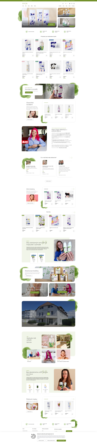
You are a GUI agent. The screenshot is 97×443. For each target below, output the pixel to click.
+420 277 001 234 (68, 0)
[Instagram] (28, 342)
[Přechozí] (69, 157)
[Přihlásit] (69, 3)
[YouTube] (30, 342)
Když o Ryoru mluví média (63, 147)
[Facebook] (27, 342)
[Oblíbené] (71, 3)
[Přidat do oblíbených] (33, 39)
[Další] (71, 157)
